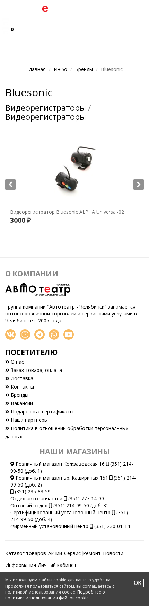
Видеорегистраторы (45, 107)
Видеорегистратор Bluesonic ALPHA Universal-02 (64, 196)
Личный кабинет (57, 565)
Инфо (60, 69)
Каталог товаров (25, 553)
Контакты (21, 386)
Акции (55, 553)
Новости (113, 553)
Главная (36, 69)
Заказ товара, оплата (35, 370)
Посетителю (31, 352)
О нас (16, 361)
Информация (20, 565)
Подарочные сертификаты (41, 411)
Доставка (21, 378)
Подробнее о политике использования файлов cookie (55, 595)
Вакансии (21, 403)
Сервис (72, 553)
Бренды (84, 69)
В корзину (74, 221)
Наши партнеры (28, 420)
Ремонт (92, 553)
